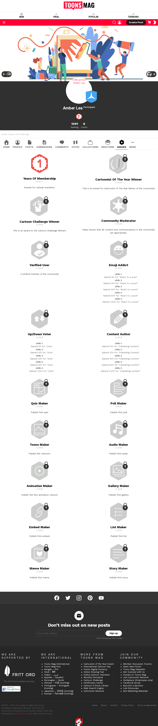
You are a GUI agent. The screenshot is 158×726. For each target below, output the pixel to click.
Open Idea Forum (132, 666)
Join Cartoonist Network (136, 677)
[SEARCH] (114, 22)
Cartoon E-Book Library (96, 685)
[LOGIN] (119, 22)
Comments (62, 147)
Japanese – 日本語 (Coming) (58, 691)
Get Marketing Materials (135, 691)
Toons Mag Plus (52, 666)
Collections (90, 147)
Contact (114, 705)
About (104, 705)
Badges (121, 147)
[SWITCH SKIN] (154, 22)
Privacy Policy (127, 705)
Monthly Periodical (93, 677)
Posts (29, 147)
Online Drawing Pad (94, 672)
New (21, 17)
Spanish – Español (53, 677)
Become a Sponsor (133, 685)
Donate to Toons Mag (134, 674)
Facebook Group (131, 682)
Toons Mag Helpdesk (134, 669)
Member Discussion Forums (137, 664)
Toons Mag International (56, 664)
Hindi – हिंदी (49, 672)
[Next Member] (151, 74)
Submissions (44, 147)
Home (6, 147)
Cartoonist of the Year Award (99, 664)
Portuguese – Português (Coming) (56, 687)
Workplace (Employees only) (138, 680)
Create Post (136, 22)
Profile (17, 147)
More (132, 147)
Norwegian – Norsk (54, 680)
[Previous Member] (7, 74)
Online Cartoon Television (97, 674)
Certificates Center (93, 682)
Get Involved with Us (134, 672)
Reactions (107, 147)
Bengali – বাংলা (51, 669)
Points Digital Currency (95, 669)
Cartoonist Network (94, 691)
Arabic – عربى (51, 674)
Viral (56, 17)
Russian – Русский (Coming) (58, 693)
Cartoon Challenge (93, 680)
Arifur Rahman (20, 714)
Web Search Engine (94, 688)
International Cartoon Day (97, 666)
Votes (75, 147)
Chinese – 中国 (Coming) (56, 682)
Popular (93, 17)
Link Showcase (131, 688)
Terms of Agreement (146, 705)
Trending (133, 17)
